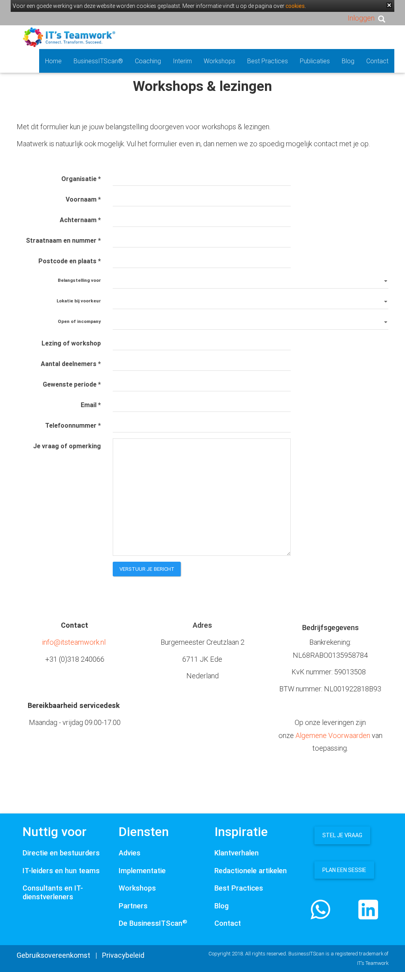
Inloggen (361, 18)
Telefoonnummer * (73, 425)
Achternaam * (80, 220)
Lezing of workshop (71, 343)
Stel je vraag (342, 835)
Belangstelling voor (79, 280)
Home (53, 61)
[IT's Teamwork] (69, 36)
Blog (348, 61)
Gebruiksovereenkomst (53, 955)
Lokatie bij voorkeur (79, 301)
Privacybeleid (123, 955)
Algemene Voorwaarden (332, 735)
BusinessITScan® (98, 61)
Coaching (148, 61)
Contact (377, 61)
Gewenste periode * (72, 384)
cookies (295, 5)
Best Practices (267, 61)
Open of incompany (79, 321)
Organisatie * (81, 179)
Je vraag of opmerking (67, 446)
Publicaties (315, 61)
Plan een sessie (344, 870)
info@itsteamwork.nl (74, 642)
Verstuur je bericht (147, 569)
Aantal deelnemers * (71, 364)
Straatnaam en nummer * (63, 240)
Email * (91, 405)
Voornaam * (83, 199)
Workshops (219, 61)
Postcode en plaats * (69, 261)
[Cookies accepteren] (389, 5)
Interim (182, 61)
